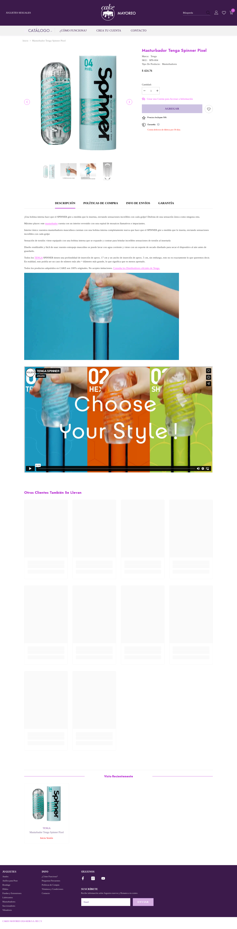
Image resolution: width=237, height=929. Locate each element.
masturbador (51, 223)
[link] (46, 566)
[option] (78, 102)
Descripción (65, 203)
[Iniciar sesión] (216, 13)
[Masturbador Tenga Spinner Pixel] (46, 803)
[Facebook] (83, 878)
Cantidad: (147, 84)
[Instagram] (93, 878)
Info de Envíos (138, 203)
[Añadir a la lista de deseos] (209, 109)
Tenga (154, 56)
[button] (27, 102)
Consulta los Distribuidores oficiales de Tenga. (136, 268)
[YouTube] (103, 878)
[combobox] (193, 12)
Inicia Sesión (46, 838)
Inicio (25, 40)
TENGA (39, 257)
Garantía (166, 203)
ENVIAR (143, 902)
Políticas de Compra (100, 203)
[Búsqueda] (196, 12)
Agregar (172, 108)
